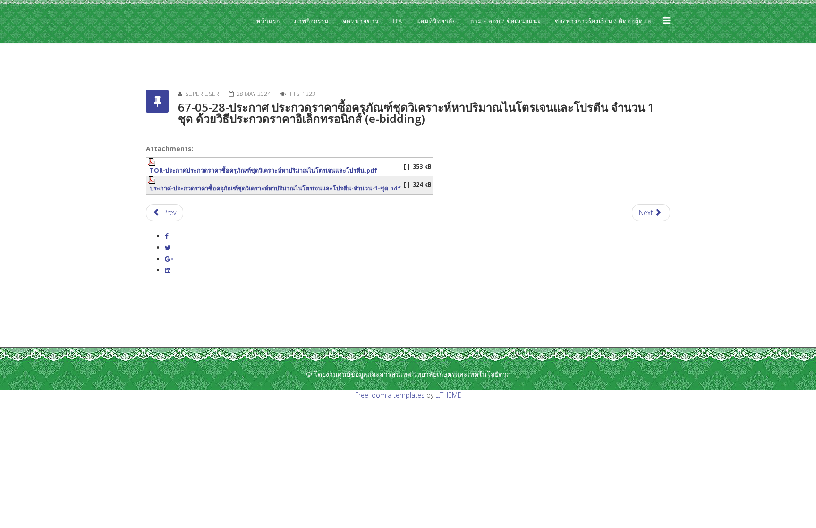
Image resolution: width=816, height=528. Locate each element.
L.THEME (448, 394)
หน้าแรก (268, 21)
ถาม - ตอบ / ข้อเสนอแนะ (505, 21)
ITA (397, 21)
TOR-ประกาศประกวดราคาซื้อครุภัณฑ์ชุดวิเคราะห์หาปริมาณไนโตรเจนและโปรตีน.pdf (263, 170)
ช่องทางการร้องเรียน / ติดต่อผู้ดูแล (603, 21)
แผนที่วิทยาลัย (436, 21)
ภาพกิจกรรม (311, 21)
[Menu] (664, 21)
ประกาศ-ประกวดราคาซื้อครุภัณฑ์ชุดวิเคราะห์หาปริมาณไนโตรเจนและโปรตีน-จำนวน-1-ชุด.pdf (275, 188)
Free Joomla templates (390, 394)
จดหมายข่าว (361, 21)
